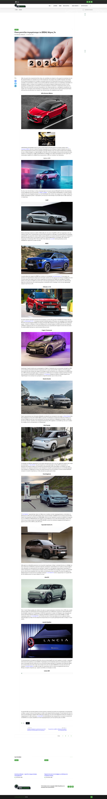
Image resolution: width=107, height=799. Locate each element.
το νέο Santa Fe (50, 572)
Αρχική (16, 9)
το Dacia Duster (66, 416)
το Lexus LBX (40, 716)
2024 (28, 723)
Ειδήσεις (20, 9)
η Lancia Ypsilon (29, 666)
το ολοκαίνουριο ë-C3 (28, 321)
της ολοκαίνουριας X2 (57, 276)
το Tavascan (47, 374)
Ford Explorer (25, 514)
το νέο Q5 (52, 239)
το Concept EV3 (34, 616)
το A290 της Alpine (43, 192)
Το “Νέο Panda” (31, 465)
